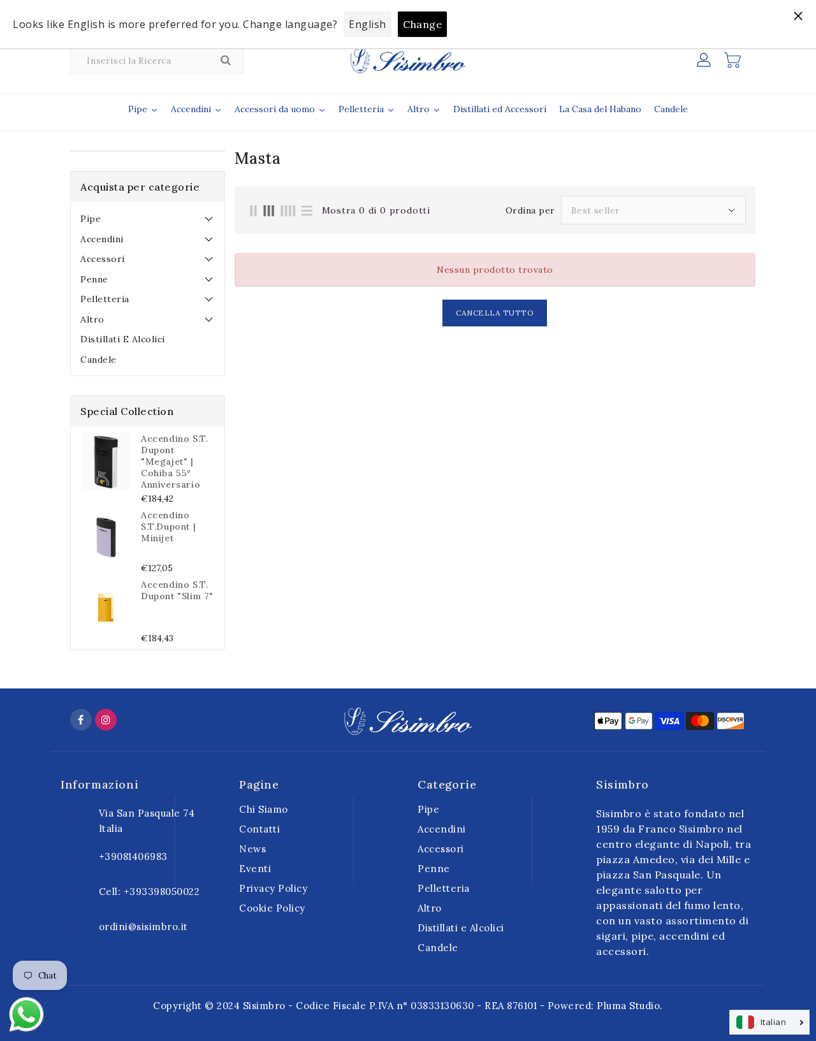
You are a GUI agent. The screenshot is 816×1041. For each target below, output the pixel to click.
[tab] (147, 218)
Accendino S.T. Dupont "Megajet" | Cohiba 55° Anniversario (174, 461)
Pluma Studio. (630, 1006)
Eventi (255, 869)
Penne (94, 279)
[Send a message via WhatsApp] (26, 1014)
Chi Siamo (263, 809)
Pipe (90, 218)
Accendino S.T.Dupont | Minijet (168, 526)
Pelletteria (104, 299)
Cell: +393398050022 (149, 891)
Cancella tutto (495, 312)
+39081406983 (133, 856)
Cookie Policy (272, 908)
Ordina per (530, 210)
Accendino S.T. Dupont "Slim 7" (177, 590)
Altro (92, 319)
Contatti (259, 829)
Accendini (102, 239)
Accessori (102, 259)
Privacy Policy (273, 888)
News (252, 849)
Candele (98, 359)
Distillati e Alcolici (122, 339)
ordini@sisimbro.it (143, 927)
